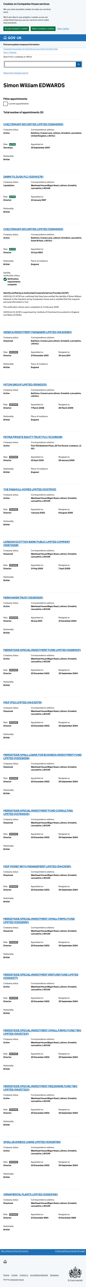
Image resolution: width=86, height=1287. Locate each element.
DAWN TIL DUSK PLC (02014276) (23, 176)
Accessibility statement (39, 1275)
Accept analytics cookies (16, 28)
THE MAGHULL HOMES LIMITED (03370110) (29, 489)
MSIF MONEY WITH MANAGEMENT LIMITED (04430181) (37, 866)
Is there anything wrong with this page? (70, 1251)
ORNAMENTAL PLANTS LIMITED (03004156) (30, 1194)
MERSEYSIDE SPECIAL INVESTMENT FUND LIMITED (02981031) (42, 650)
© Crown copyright (75, 1280)
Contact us (24, 1275)
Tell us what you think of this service (14, 1251)
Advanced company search (15, 73)
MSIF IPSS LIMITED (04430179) (22, 702)
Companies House (17, 1280)
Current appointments (18, 103)
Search (79, 64)
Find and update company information (21, 44)
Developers (54, 1275)
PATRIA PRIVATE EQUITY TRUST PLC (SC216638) (32, 437)
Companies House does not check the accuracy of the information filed (30, 49)
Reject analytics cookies (43, 28)
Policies (6, 1275)
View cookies (63, 29)
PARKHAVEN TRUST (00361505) (23, 597)
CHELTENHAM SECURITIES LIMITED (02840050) (33, 124)
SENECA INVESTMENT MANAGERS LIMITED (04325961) (37, 332)
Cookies (14, 1275)
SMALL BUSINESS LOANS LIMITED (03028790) (32, 1142)
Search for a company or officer (17, 56)
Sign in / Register (10, 52)
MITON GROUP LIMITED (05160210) (25, 384)
